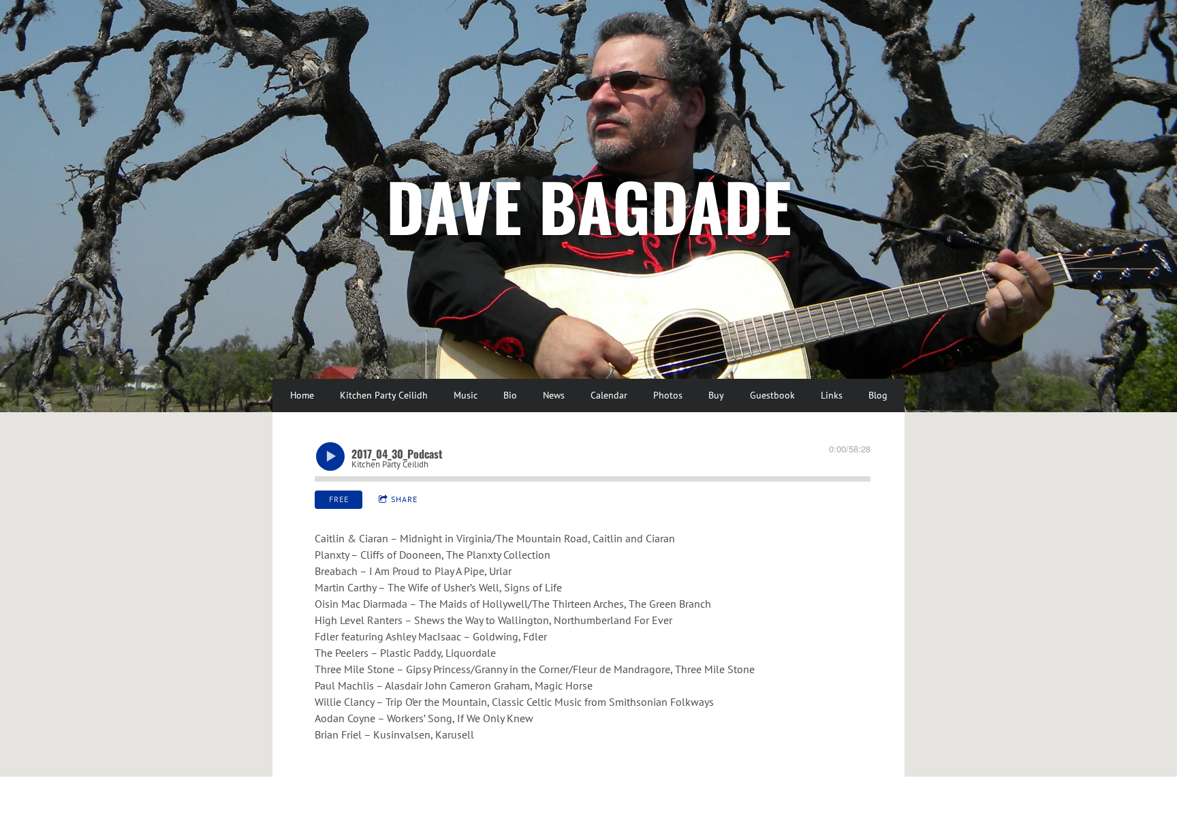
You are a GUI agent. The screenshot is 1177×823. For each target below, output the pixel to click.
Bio (510, 395)
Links (832, 395)
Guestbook (772, 395)
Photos (667, 395)
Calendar (609, 395)
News (554, 395)
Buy (716, 395)
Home (302, 395)
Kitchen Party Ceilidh (384, 395)
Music (465, 395)
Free (339, 499)
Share (404, 499)
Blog (878, 395)
